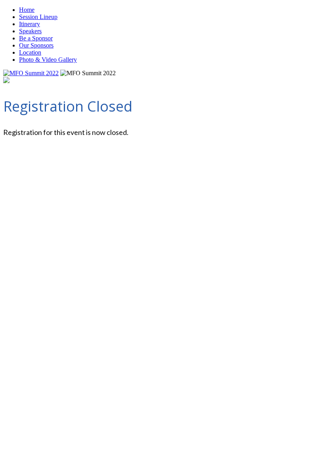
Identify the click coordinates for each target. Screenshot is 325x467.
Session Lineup (38, 16)
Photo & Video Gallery (48, 59)
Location (30, 52)
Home (26, 9)
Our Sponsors (36, 45)
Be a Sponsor (36, 38)
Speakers (30, 31)
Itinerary (29, 24)
